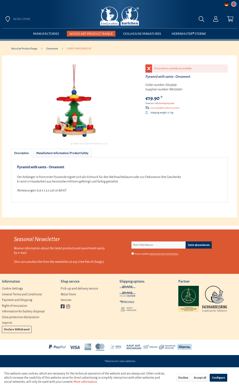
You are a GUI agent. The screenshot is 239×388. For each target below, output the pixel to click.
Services (66, 300)
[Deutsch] (226, 4)
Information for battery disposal (23, 311)
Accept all (200, 377)
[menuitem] (161, 20)
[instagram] (68, 307)
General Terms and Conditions (22, 294)
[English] (233, 4)
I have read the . (156, 254)
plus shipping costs (166, 103)
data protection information (164, 254)
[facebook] (63, 307)
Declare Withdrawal (17, 329)
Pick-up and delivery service (79, 288)
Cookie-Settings (12, 288)
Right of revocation (14, 306)
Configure (218, 377)
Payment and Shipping (17, 300)
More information (85, 382)
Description (21, 153)
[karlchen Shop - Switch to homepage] (119, 16)
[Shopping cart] (230, 20)
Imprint (7, 323)
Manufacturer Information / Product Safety (62, 153)
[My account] (215, 20)
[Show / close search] (203, 20)
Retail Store (68, 294)
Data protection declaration (20, 317)
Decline (183, 377)
